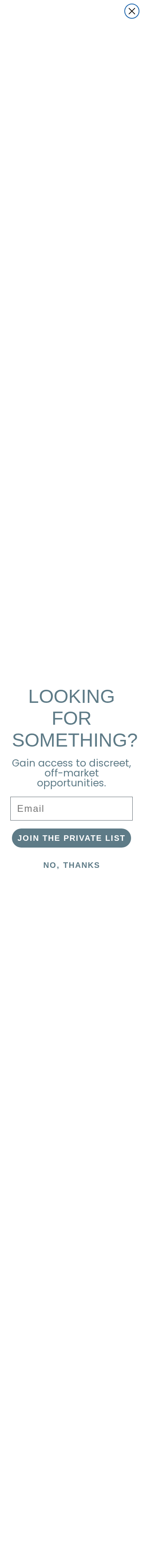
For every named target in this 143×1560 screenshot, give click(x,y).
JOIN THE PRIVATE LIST (71, 838)
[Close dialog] (132, 11)
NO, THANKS (71, 865)
